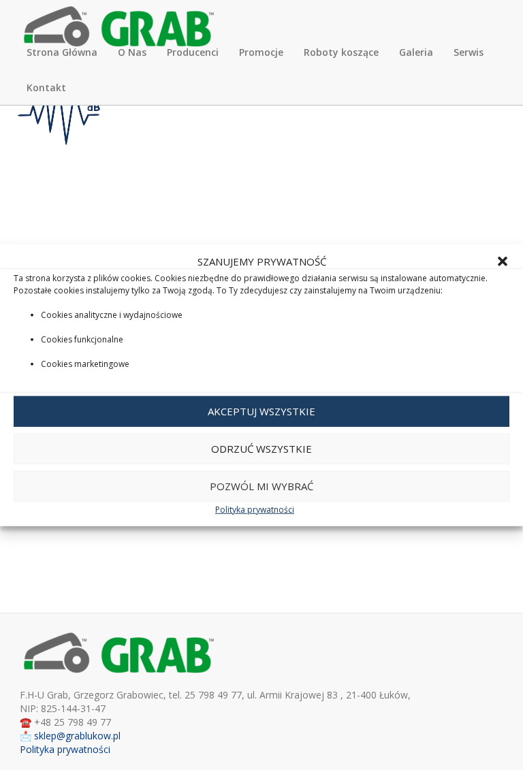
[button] (502, 261)
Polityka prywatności (254, 509)
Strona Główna (62, 52)
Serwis (469, 52)
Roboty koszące (341, 52)
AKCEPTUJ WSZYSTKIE (261, 411)
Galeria (416, 52)
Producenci (193, 52)
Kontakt (46, 87)
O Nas (132, 52)
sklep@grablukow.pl (77, 735)
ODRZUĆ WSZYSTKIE (261, 448)
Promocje (261, 52)
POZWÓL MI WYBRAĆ (261, 486)
